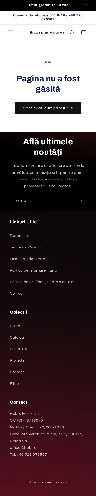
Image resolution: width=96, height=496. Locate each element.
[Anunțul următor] (86, 5)
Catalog (17, 337)
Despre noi (19, 236)
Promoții (17, 360)
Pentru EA (18, 349)
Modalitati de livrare (27, 259)
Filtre (14, 384)
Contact (17, 293)
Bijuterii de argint (54, 482)
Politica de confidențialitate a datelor (42, 282)
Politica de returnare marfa (33, 270)
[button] (10, 32)
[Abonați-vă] (80, 201)
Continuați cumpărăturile (48, 108)
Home (15, 326)
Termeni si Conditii (26, 247)
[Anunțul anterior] (9, 5)
